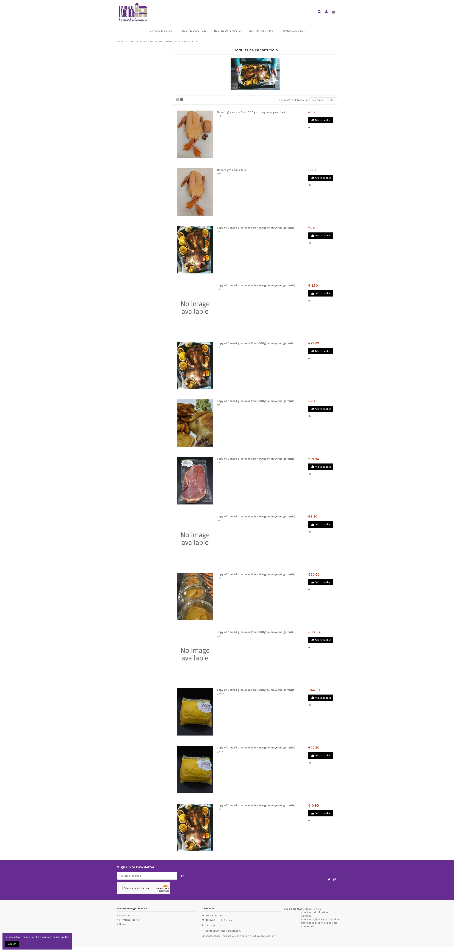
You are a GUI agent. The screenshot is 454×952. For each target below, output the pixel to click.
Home (122, 924)
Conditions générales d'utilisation (320, 919)
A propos (306, 915)
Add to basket (323, 120)
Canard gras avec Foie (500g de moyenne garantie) (251, 112)
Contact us (307, 926)
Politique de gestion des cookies (319, 922)
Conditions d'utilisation (314, 912)
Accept (12, 943)
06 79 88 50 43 (214, 925)
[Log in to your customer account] (326, 12)
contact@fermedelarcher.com (223, 930)
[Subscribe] (183, 875)
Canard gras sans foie (231, 170)
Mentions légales (129, 919)
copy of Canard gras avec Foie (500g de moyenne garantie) (256, 227)
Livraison (124, 915)
